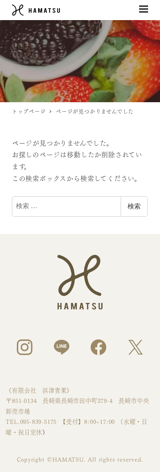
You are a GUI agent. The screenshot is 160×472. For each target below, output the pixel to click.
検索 (134, 206)
